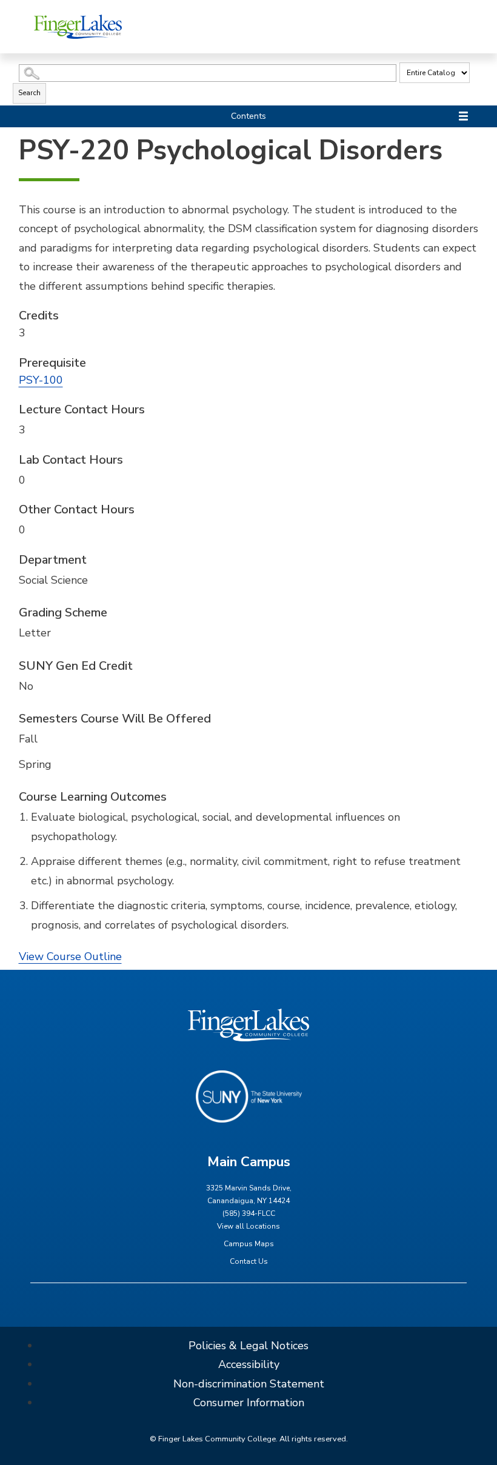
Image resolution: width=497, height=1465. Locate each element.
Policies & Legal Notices (248, 1345)
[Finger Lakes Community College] (78, 26)
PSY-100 (41, 380)
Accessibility (248, 1364)
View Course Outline (70, 956)
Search (29, 93)
